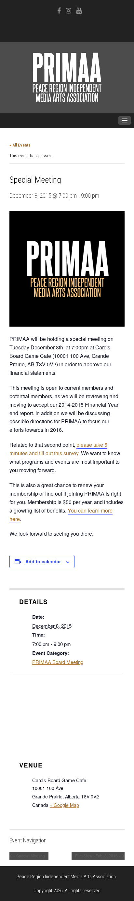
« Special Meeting (29, 855)
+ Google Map (64, 805)
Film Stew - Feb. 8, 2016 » (98, 855)
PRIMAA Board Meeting (57, 661)
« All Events (20, 145)
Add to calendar (43, 561)
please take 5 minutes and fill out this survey (58, 449)
